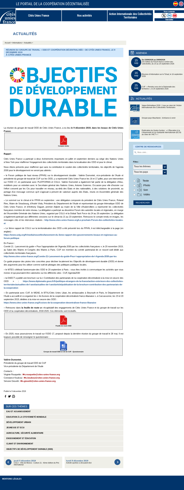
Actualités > (28, 43)
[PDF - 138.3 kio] (63, 320)
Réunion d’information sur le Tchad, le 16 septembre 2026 (158, 74)
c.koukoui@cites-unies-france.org (43, 378)
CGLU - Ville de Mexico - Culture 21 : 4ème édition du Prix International (36, 463)
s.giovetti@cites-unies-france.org (39, 381)
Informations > (17, 43)
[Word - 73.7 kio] (63, 345)
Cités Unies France (38, 15)
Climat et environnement (19, 444)
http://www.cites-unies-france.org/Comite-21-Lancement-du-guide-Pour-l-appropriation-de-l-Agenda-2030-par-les (60, 256)
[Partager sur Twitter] (9, 396)
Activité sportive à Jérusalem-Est (78, 462)
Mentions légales (12, 479)
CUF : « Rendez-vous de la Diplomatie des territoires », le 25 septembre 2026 (154, 87)
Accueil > (8, 43)
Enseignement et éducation (20, 438)
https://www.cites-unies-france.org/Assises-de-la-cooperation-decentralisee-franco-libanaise (50, 302)
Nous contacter (169, 11)
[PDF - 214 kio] (63, 140)
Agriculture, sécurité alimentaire (24, 433)
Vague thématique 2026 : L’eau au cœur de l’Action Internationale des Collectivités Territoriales (162, 106)
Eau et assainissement (18, 411)
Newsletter (169, 20)
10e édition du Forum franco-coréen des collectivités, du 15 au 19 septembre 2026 (154, 62)
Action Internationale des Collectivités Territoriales (130, 15)
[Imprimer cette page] (13, 396)
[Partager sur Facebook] (5, 396)
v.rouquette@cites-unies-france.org (42, 374)
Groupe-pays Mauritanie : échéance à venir (159, 118)
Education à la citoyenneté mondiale (25, 417)
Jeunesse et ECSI (14, 428)
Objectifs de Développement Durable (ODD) (29, 449)
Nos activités (84, 15)
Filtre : (136, 162)
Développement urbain (18, 422)
